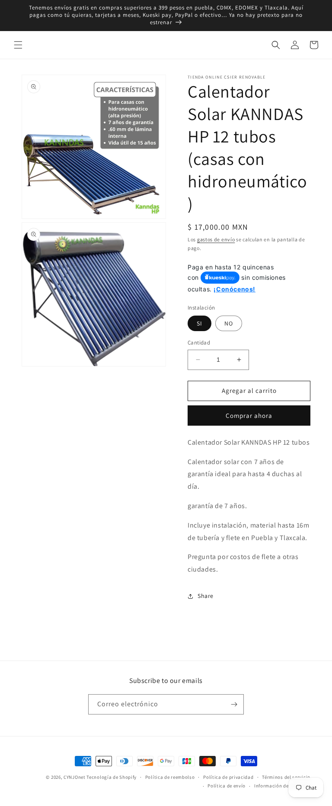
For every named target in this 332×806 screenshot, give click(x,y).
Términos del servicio (286, 777)
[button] (18, 44)
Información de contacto (282, 786)
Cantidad (199, 342)
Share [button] (206, 596)
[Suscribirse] (233, 704)
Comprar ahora (249, 415)
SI (199, 323)
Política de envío (227, 786)
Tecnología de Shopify (111, 777)
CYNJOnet (75, 777)
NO (228, 323)
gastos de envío (216, 239)
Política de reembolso (170, 777)
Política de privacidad (228, 777)
